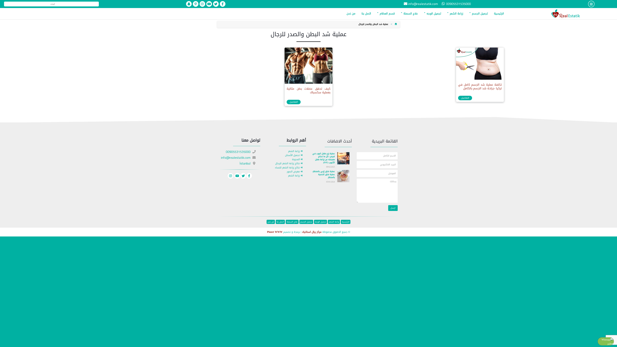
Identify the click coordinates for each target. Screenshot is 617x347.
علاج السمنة (410, 13)
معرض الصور (294, 171)
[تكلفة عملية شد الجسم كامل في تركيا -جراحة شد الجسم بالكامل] (480, 64)
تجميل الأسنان (293, 155)
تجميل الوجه (433, 13)
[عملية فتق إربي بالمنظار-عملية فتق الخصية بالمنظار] (343, 177)
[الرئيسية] (396, 24)
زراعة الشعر (456, 13)
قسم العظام (387, 13)
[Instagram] (230, 176)
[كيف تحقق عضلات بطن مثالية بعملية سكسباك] (308, 66)
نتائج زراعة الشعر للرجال (288, 163)
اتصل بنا (366, 13)
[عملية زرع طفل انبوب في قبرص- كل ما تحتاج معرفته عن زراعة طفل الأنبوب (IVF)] (343, 159)
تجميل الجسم (479, 13)
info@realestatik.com (423, 4)
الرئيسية (499, 13)
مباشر (610, 344)
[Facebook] (249, 176)
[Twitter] (243, 176)
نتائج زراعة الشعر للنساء (288, 167)
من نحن (351, 13)
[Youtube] (236, 176)
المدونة (296, 159)
